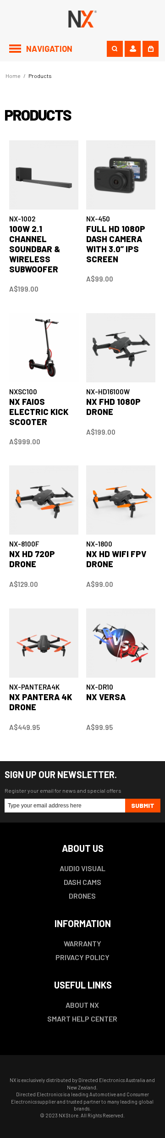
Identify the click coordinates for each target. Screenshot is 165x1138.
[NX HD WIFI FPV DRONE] (120, 500)
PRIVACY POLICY (82, 957)
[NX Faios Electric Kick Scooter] (43, 347)
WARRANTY (82, 943)
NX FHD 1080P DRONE (113, 407)
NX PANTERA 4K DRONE (40, 702)
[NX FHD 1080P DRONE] (120, 347)
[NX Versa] (120, 643)
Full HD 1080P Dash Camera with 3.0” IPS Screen (115, 244)
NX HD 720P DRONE (32, 559)
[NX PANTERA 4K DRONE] (43, 643)
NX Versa (106, 697)
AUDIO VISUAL (82, 868)
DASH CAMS (82, 882)
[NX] (83, 18)
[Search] (115, 49)
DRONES (82, 895)
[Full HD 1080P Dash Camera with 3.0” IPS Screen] (120, 175)
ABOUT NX (82, 1004)
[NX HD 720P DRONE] (43, 500)
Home (13, 75)
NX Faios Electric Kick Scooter (38, 412)
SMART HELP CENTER (82, 1018)
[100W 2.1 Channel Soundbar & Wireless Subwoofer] (43, 175)
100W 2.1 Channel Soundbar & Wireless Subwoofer (34, 249)
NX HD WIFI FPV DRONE (116, 559)
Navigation (49, 49)
